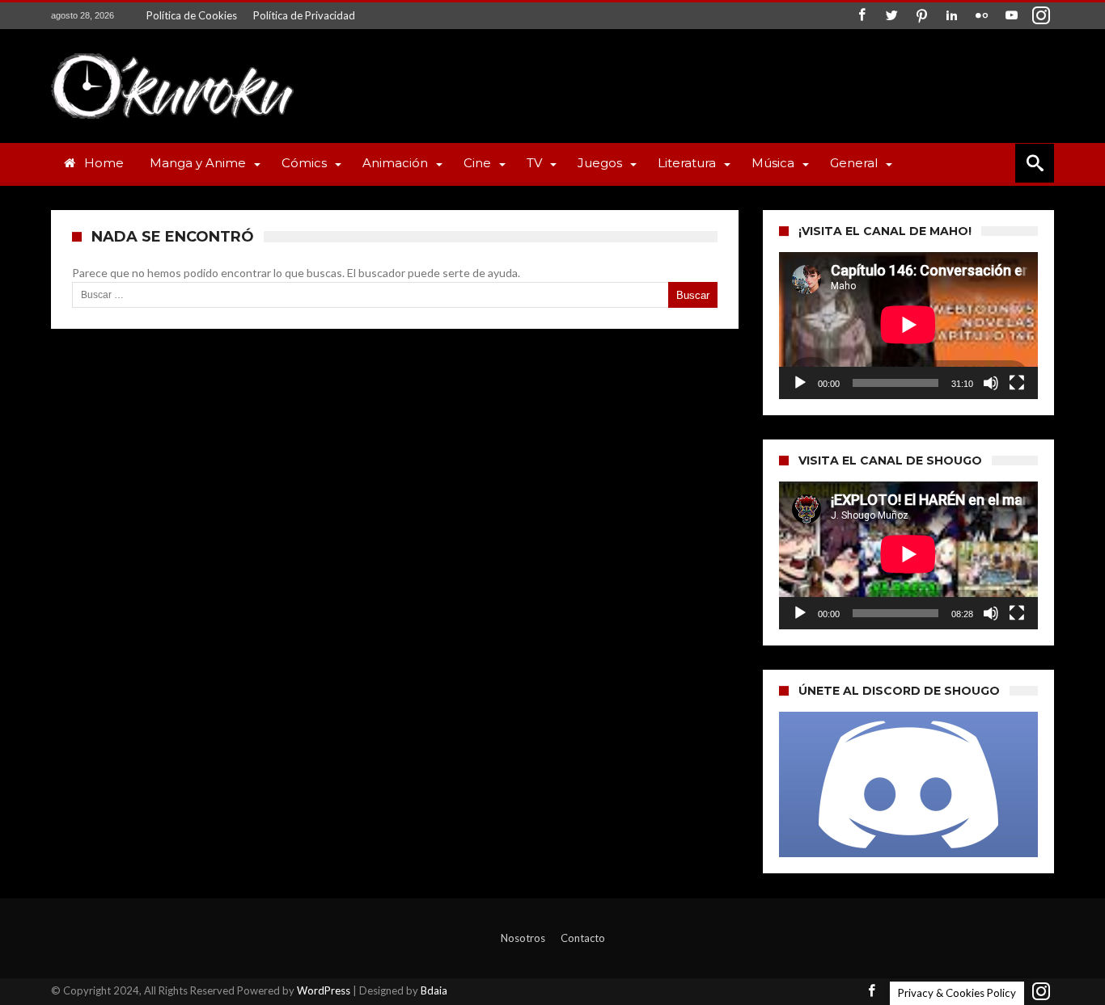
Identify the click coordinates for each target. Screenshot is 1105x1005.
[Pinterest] (921, 15)
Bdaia (434, 990)
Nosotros (523, 937)
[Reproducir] (800, 383)
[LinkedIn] (951, 15)
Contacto (583, 937)
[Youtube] (1011, 15)
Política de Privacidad (304, 15)
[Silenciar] (991, 383)
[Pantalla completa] (1017, 383)
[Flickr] (981, 15)
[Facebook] (861, 15)
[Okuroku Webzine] (172, 53)
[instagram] (1041, 15)
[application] (908, 325)
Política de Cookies (191, 15)
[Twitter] (891, 15)
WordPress (323, 990)
